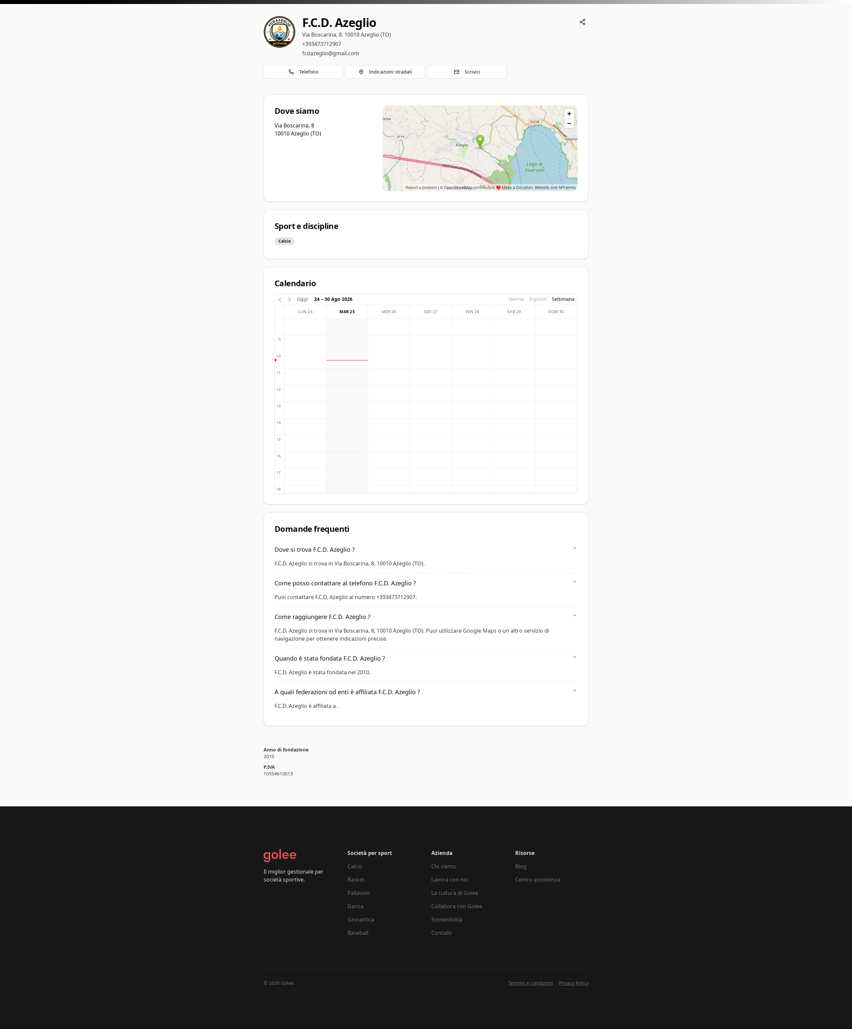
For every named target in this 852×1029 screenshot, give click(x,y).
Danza (355, 906)
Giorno (516, 299)
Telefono (308, 72)
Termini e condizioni (530, 983)
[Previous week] (280, 299)
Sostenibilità (446, 919)
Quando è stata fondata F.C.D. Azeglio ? (330, 658)
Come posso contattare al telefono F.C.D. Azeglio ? (345, 583)
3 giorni (538, 299)
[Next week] (290, 299)
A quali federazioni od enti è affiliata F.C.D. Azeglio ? (347, 692)
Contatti (441, 932)
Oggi (302, 299)
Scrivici (472, 72)
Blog (521, 866)
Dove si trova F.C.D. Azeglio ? (315, 549)
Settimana (563, 299)
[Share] (582, 22)
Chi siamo (443, 866)
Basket (355, 879)
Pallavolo (358, 893)
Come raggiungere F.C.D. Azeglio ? (322, 617)
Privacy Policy (573, 983)
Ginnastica (360, 919)
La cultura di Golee (454, 893)
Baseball (357, 932)
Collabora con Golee (456, 906)
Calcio (354, 866)
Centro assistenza (537, 879)
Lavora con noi (449, 879)
